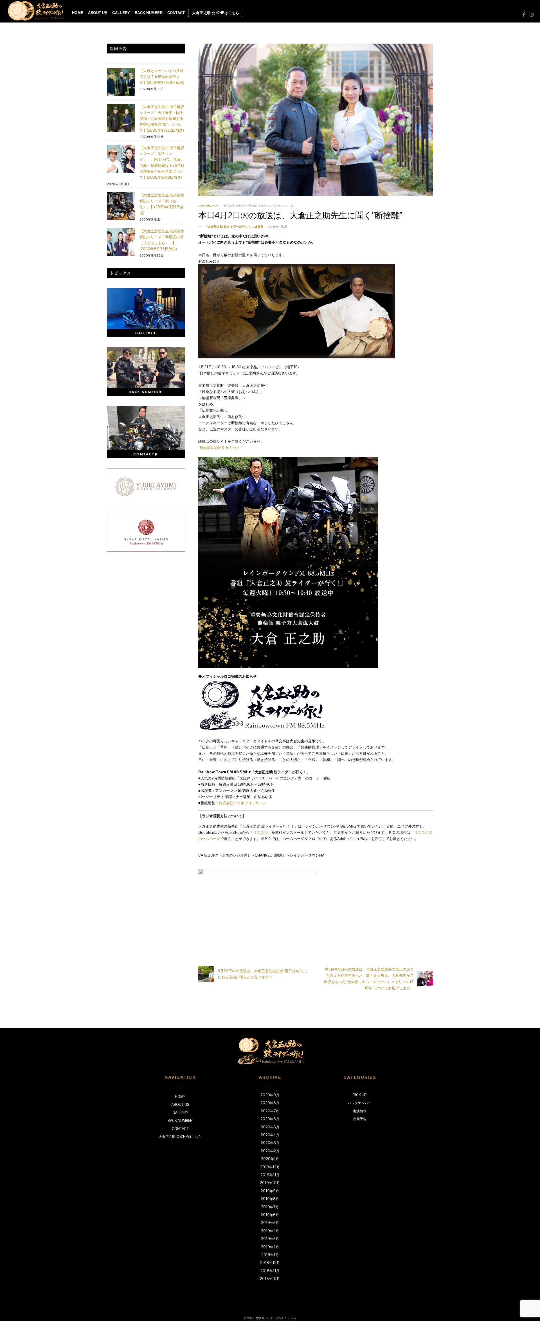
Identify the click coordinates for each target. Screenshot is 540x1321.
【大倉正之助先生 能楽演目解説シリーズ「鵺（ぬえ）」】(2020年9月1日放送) (162, 204)
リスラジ (260, 832)
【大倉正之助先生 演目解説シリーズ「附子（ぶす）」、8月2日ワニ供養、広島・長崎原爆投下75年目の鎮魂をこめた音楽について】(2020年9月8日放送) (162, 162)
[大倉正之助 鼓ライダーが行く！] (36, 18)
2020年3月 (270, 1143)
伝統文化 (241, 206)
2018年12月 (270, 1263)
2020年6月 (269, 1119)
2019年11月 (270, 1175)
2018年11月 (270, 1271)
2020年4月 (270, 1135)
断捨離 (253, 206)
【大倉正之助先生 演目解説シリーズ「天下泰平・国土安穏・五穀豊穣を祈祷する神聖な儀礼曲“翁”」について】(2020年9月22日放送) (162, 118)
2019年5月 (270, 1223)
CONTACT (176, 13)
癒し (293, 206)
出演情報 (359, 1111)
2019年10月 (270, 1183)
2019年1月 (270, 1255)
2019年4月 (270, 1231)
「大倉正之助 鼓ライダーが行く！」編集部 (234, 226)
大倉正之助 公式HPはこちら (216, 13)
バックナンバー (208, 206)
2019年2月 (270, 1247)
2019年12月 (270, 1167)
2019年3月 (270, 1239)
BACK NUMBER (149, 13)
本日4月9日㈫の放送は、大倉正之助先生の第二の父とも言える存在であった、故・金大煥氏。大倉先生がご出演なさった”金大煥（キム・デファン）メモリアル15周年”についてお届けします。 (369, 978)
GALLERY (121, 13)
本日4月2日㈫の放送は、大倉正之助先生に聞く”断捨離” (300, 215)
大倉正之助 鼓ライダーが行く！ (267, 1318)
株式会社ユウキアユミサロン (242, 803)
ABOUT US (97, 13)
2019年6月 (270, 1215)
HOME (77, 13)
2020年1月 (270, 1159)
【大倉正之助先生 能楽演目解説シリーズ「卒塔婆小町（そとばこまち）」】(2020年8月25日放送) (162, 240)
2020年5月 (270, 1127)
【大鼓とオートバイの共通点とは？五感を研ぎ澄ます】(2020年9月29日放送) (162, 76)
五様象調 (229, 206)
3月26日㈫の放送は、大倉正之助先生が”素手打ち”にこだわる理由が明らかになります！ (263, 974)
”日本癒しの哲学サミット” (219, 447)
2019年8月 (270, 1199)
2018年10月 (270, 1279)
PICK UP (360, 1095)
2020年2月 (270, 1151)
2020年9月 (269, 1095)
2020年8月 (269, 1103)
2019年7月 (270, 1207)
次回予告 (359, 1119)
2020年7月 (270, 1111)
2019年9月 (270, 1191)
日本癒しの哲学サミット (273, 206)
